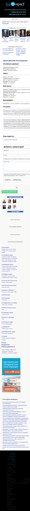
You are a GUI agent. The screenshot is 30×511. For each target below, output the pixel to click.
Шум (3, 309)
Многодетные (13, 256)
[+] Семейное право (7, 255)
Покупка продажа (12, 250)
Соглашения (10, 352)
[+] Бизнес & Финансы (8, 290)
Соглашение (12, 453)
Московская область (15, 21)
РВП (3, 333)
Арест (8, 287)
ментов (12, 346)
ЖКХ (3, 319)
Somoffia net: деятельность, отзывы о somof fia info (14, 445)
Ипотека (4, 271)
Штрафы (4, 249)
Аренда (13, 267)
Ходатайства (13, 349)
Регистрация (14, 266)
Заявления (4, 351)
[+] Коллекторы (6, 295)
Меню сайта (15, 19)
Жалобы (7, 349)
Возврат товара (9, 282)
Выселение (9, 266)
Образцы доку (6, 346)
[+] (9, 280)
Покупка (4, 269)
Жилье (3, 267)
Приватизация (8, 267)
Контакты (13, 451)
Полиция (4, 338)
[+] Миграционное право (8, 331)
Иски (3, 349)
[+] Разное (4, 336)
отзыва (13, 110)
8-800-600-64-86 (14, 14)
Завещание (5, 299)
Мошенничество (9, 323)
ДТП (7, 249)
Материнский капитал (6, 258)
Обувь (3, 282)
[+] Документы (6, 326)
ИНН (7, 328)
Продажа (8, 269)
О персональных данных (12, 457)
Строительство (14, 269)
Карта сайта (12, 455)
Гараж (3, 304)
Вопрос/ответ (6, 344)
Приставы (4, 287)
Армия (8, 338)
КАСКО (14, 249)
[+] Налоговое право (7, 312)
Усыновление (10, 261)
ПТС (7, 250)
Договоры (4, 352)
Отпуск (15, 277)
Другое (15, 352)
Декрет (15, 261)
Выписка (8, 271)
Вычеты (7, 314)
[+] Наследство (6, 298)
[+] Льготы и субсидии (8, 317)
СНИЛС (3, 328)
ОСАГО (10, 249)
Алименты (4, 256)
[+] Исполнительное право (9, 285)
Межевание (10, 304)
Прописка (4, 266)
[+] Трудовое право (7, 274)
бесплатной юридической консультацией (13, 128)
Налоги (3, 314)
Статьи (4, 342)
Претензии (10, 351)
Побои (3, 323)
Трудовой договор (5, 277)
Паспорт (10, 328)
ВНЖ (6, 333)
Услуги (13, 459)
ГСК (6, 304)
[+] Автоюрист (5, 247)
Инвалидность (13, 338)
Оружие (3, 339)
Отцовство (4, 261)
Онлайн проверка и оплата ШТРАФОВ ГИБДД (21, 53)
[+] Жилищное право (7, 264)
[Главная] (15, 5)
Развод (8, 256)
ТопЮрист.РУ (12, 464)
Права (3, 252)
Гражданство (10, 333)
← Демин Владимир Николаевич (10, 139)
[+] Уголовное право (7, 322)
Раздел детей (14, 258)
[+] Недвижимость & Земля (9, 303)
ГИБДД (3, 250)
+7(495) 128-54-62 (16, 12)
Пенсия (11, 277)
